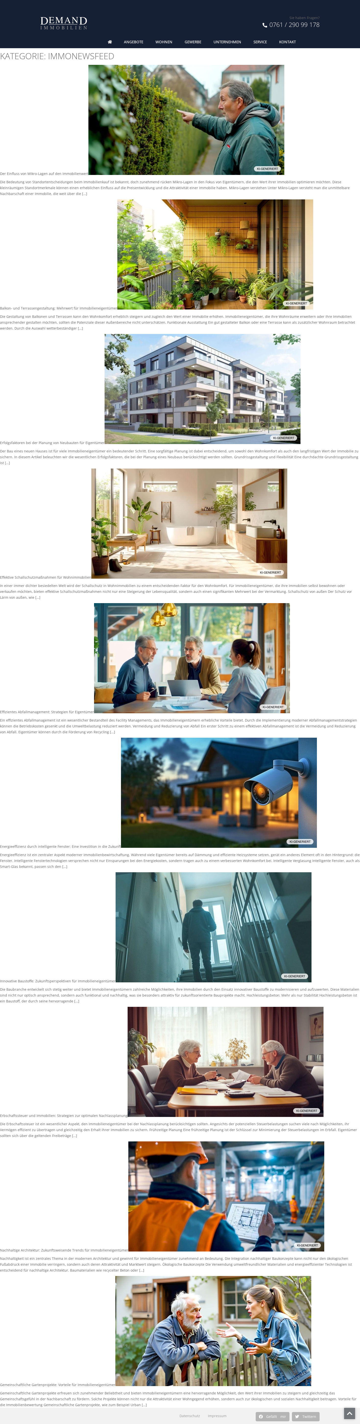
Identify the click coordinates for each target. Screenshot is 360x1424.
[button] (272, 1416)
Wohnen (164, 42)
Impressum (217, 1415)
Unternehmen (227, 42)
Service (260, 42)
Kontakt (287, 42)
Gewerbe (193, 42)
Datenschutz (190, 1415)
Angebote (133, 42)
